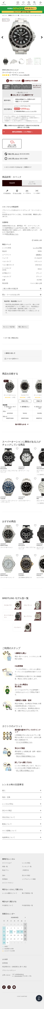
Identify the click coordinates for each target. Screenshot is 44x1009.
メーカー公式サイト (12, 358)
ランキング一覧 (26, 866)
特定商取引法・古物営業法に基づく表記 (14, 966)
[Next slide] (42, 37)
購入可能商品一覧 (27, 893)
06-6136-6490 (18, 976)
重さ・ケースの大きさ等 (11, 295)
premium (16, 106)
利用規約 (5, 879)
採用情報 (5, 963)
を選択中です (23, 95)
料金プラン (5, 870)
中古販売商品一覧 (27, 905)
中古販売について (7, 905)
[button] (5, 61)
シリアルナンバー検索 (29, 879)
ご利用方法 (25, 870)
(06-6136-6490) (18, 154)
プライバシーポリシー (9, 970)
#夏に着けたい (23, 327)
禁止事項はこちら (12, 234)
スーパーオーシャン (35, 15)
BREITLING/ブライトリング (10, 69)
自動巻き (39, 255)
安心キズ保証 (26, 875)
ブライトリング (25, 15)
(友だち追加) (18, 158)
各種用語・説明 (38, 240)
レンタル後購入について (9, 893)
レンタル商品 (26, 863)
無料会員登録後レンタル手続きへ (22, 132)
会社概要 (5, 959)
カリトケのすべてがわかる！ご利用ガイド (18, 167)
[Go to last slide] (2, 37)
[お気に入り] (23, 3)
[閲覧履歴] (29, 3)
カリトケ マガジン (7, 883)
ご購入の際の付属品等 (10, 288)
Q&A (3, 875)
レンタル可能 (37, 248)
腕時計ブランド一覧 (13, 15)
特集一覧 (5, 866)
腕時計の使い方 (10, 353)
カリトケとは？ (7, 863)
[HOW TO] (18, 3)
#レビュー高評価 (8, 327)
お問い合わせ (6, 975)
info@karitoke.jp (19, 974)
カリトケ (4, 15)
